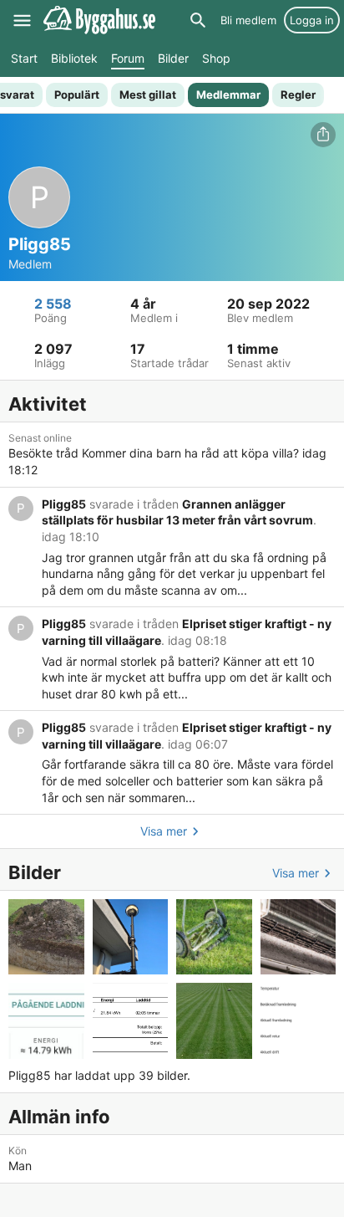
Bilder (173, 58)
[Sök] (198, 20)
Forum (127, 58)
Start (24, 58)
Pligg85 (64, 504)
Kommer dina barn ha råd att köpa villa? (190, 453)
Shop (216, 58)
